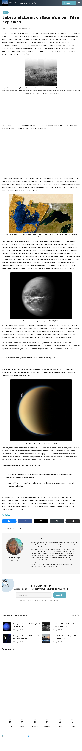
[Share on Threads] (41, 521)
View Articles (14, 560)
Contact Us (67, 736)
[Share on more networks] (72, 521)
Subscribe (69, 3)
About (60, 736)
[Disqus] (41, 683)
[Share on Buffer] (57, 521)
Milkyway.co (39, 736)
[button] (79, 3)
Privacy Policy (58, 600)
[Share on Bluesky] (9, 521)
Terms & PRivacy (76, 736)
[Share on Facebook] (25, 521)
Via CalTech (6, 515)
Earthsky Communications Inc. (17, 736)
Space (5, 12)
